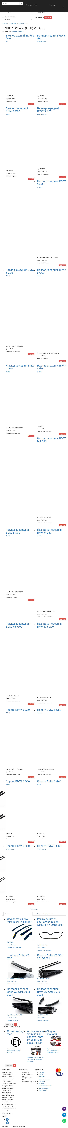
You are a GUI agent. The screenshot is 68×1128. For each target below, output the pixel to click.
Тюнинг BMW (13, 23)
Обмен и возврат (44, 1080)
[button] (52, 5)
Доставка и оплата (42, 1077)
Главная (4, 23)
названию (15, 31)
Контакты (41, 1081)
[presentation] (39, 70)
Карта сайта (42, 1090)
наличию (21, 31)
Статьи (41, 1074)
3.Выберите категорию (9, 17)
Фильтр (47, 17)
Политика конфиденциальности (45, 1084)
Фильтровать (39, 17)
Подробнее (31, 104)
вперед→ (35, 909)
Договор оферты (44, 1088)
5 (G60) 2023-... (22, 23)
